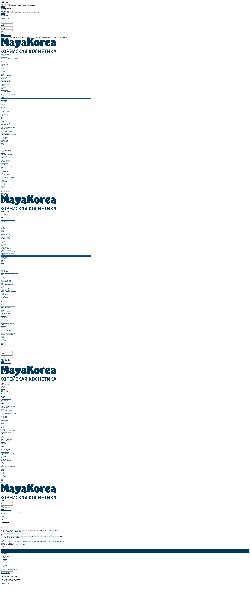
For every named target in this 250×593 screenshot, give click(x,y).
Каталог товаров (5, 111)
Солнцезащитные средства (7, 166)
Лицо (2, 61)
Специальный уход (5, 80)
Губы (2, 118)
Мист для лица (4, 140)
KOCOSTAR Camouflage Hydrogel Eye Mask (11, 531)
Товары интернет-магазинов (8, 94)
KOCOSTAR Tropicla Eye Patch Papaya (10, 537)
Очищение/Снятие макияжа (8, 62)
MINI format (3, 87)
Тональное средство (6, 124)
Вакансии (3, 103)
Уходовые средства (5, 77)
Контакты (3, 190)
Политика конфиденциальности (9, 569)
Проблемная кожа (5, 81)
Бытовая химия (4, 90)
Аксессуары (3, 78)
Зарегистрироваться (6, 36)
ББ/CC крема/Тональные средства (9, 58)
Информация (4, 181)
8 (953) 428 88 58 (5, 191)
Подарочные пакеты (6, 93)
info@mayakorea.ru (5, 18)
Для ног (2, 70)
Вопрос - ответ (6, 567)
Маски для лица (4, 138)
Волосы (2, 73)
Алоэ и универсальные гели (8, 148)
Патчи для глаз (4, 137)
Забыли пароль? (5, 31)
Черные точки (4, 83)
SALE (2, 88)
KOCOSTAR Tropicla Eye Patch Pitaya (9, 543)
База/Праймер (4, 57)
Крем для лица (4, 64)
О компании (4, 101)
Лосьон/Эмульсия (5, 133)
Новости (3, 104)
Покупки (5, 565)
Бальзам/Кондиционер (6, 75)
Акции (2, 179)
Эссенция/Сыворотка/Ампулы (8, 134)
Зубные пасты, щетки (6, 150)
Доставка (3, 189)
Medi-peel (3, 85)
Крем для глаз (4, 136)
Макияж (3, 55)
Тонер (2, 65)
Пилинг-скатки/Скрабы (6, 131)
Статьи (2, 105)
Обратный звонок (5, 573)
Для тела (3, 71)
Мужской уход (4, 141)
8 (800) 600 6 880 (5, 193)
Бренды (2, 180)
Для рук (2, 68)
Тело (2, 67)
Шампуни (3, 74)
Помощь (3, 563)
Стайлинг (3, 157)
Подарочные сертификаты (7, 95)
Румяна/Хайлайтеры (6, 123)
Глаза (2, 60)
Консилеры (3, 120)
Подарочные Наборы (6, 91)
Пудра (2, 121)
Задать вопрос (4, 552)
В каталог (3, 7)
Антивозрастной (5, 84)
